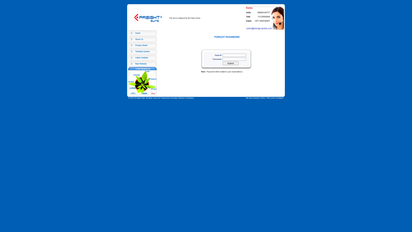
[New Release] (142, 63)
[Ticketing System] (142, 51)
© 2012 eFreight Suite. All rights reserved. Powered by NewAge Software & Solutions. (161, 98)
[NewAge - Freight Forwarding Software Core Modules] (142, 45)
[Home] (142, 33)
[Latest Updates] (142, 57)
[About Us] (142, 39)
